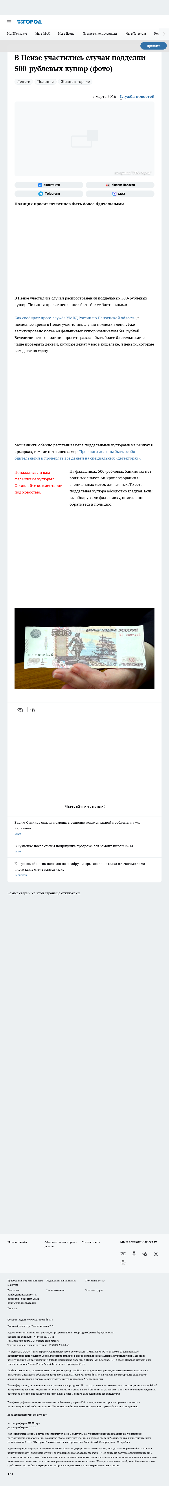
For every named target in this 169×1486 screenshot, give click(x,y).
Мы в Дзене (66, 34)
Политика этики (95, 1280)
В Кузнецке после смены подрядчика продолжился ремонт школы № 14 (74, 848)
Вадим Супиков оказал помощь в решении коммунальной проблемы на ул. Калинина (77, 827)
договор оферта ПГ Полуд (23, 1423)
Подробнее (123, 1442)
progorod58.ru (74, 1370)
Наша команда (55, 1290)
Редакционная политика (61, 1280)
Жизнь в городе (75, 81)
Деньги (23, 81)
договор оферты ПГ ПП (22, 1427)
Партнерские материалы (100, 34)
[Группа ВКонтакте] (49, 185)
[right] (164, 34)
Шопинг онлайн (17, 1242)
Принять (153, 46)
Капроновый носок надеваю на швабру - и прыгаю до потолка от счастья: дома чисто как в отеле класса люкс (80, 869)
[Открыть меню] (9, 21)
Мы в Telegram (136, 34)
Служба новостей (137, 96)
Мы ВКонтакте (17, 34)
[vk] (20, 710)
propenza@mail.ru (65, 1332)
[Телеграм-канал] (49, 194)
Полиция (45, 81)
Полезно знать (91, 1242)
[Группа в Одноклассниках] (134, 1253)
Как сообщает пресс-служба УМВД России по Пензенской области (75, 317)
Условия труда (94, 1290)
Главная (12, 1308)
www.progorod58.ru (41, 1319)
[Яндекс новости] (120, 185)
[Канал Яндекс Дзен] (156, 1253)
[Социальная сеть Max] (120, 194)
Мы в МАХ (42, 34)
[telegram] (34, 710)
